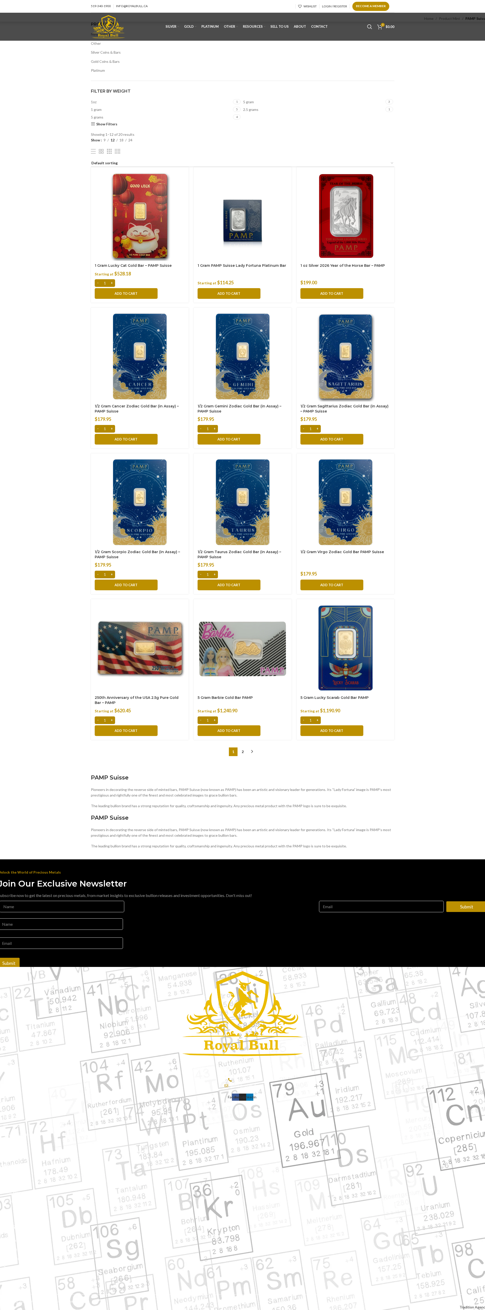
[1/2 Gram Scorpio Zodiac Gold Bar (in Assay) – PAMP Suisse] (140, 502)
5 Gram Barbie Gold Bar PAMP (225, 697)
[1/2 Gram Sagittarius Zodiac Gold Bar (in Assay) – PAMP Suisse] (345, 357)
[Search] (370, 27)
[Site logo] (108, 26)
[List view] (93, 151)
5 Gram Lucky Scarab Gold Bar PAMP (334, 697)
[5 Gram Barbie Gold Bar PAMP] (243, 648)
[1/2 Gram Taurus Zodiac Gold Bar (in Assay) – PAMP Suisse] (243, 502)
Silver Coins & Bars (106, 52)
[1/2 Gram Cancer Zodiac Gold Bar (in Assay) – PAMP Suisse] (140, 357)
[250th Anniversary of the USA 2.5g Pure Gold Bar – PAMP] (140, 648)
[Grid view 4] (117, 151)
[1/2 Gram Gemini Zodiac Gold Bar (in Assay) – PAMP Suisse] (243, 357)
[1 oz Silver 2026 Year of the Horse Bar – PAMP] (345, 216)
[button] (126, 293)
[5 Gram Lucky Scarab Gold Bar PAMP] (345, 648)
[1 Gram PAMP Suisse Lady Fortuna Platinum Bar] (243, 216)
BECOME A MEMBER (371, 6)
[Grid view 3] (109, 151)
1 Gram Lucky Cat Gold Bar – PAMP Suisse (133, 265)
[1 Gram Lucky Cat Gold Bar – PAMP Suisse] (140, 216)
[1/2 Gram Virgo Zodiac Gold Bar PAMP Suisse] (345, 502)
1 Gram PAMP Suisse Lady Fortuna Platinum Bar (242, 265)
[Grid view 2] (101, 151)
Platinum (98, 70)
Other (96, 43)
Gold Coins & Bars (105, 61)
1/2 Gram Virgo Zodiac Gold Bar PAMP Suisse (342, 552)
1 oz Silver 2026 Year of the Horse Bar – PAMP (342, 265)
